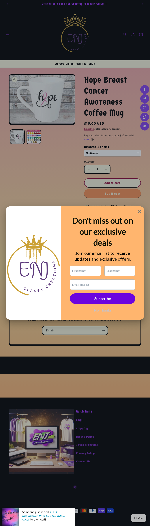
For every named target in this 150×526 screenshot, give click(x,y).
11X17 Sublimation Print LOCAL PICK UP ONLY (44, 513)
